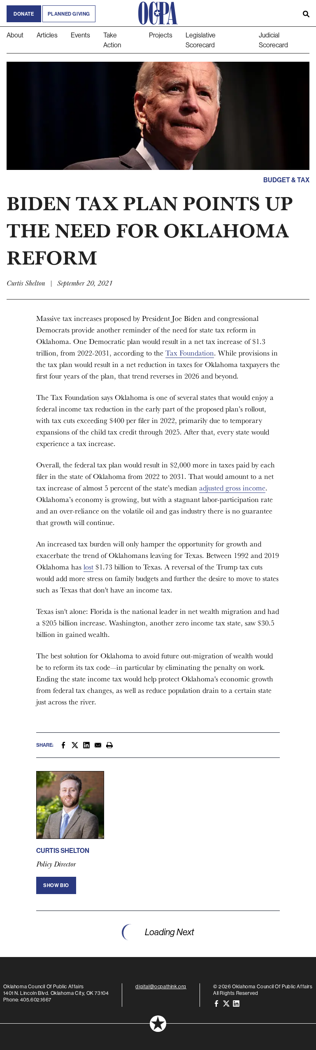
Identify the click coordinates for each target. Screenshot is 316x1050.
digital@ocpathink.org (160, 986)
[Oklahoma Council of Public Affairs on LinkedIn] (236, 1003)
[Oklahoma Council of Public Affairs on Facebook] (216, 1003)
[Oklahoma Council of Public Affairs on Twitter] (226, 1003)
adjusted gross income (232, 487)
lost (88, 566)
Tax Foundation (189, 353)
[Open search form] (306, 13)
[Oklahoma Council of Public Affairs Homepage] (158, 13)
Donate (24, 14)
